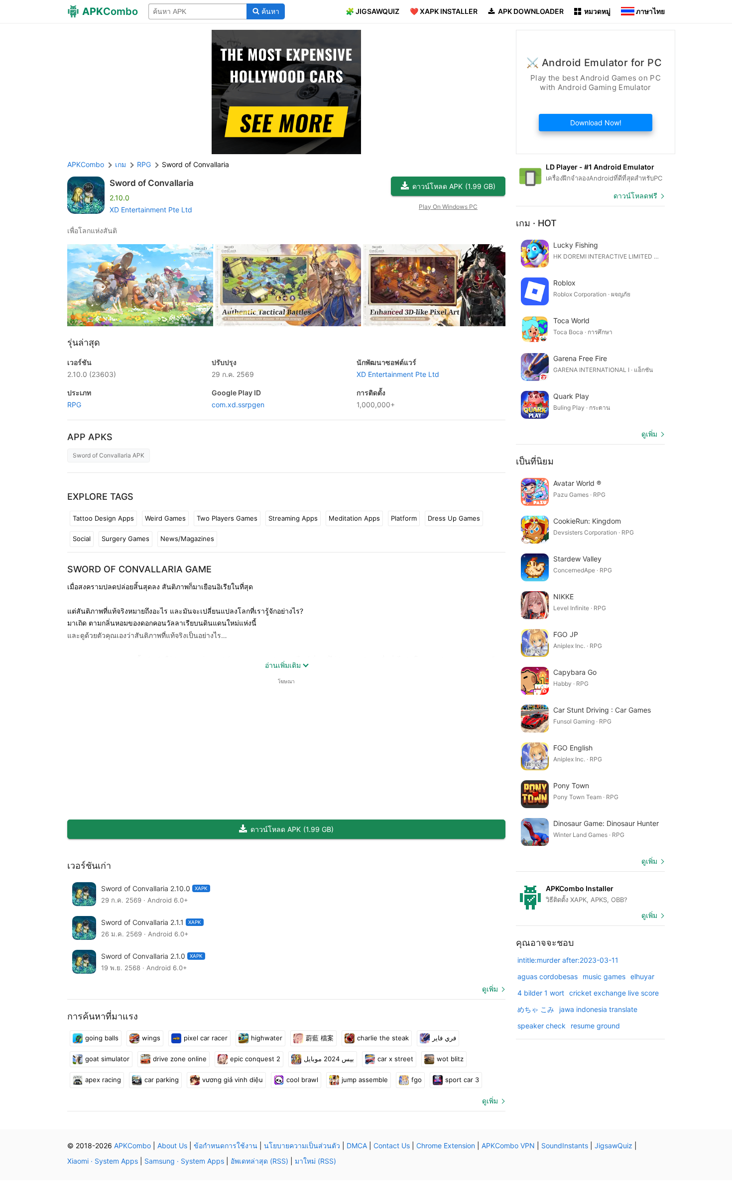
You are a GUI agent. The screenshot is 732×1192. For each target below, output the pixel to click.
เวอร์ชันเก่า (89, 865)
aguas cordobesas (547, 976)
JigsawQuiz (613, 1145)
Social (82, 539)
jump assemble (365, 1080)
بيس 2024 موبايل (329, 1059)
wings (151, 1038)
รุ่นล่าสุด (83, 342)
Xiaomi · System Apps (102, 1161)
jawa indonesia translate (598, 1009)
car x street (395, 1059)
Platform (404, 518)
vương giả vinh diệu (232, 1080)
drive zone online (180, 1059)
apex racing (103, 1080)
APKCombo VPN (508, 1145)
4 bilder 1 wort (540, 993)
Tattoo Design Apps (103, 518)
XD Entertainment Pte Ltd (151, 209)
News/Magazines (187, 539)
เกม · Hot (536, 223)
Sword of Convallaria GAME (139, 569)
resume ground (595, 1025)
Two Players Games (227, 518)
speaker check (541, 1025)
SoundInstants (564, 1145)
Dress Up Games (454, 518)
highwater (266, 1038)
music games (604, 976)
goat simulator (107, 1059)
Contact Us (391, 1145)
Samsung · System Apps (184, 1161)
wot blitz (450, 1059)
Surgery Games (125, 539)
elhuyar (642, 976)
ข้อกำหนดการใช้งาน (225, 1145)
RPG (74, 404)
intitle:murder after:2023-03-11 (567, 960)
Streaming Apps (293, 518)
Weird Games (165, 518)
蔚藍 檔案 (320, 1038)
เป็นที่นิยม (535, 461)
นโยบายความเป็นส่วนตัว (302, 1145)
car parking (161, 1080)
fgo (416, 1080)
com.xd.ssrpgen (238, 404)
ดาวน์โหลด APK (453, 186)
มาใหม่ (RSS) (315, 1161)
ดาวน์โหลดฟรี (635, 195)
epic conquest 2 (255, 1059)
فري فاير (444, 1038)
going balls (102, 1038)
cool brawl (302, 1080)
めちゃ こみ (535, 1009)
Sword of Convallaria (152, 183)
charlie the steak (383, 1038)
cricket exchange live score (614, 993)
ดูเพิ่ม (490, 989)
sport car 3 (462, 1080)
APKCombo (85, 164)
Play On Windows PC (448, 206)
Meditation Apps (354, 518)
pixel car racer (206, 1038)
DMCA (357, 1145)
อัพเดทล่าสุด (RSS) (259, 1161)
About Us (172, 1145)
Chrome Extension (445, 1145)
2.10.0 (91, 374)
